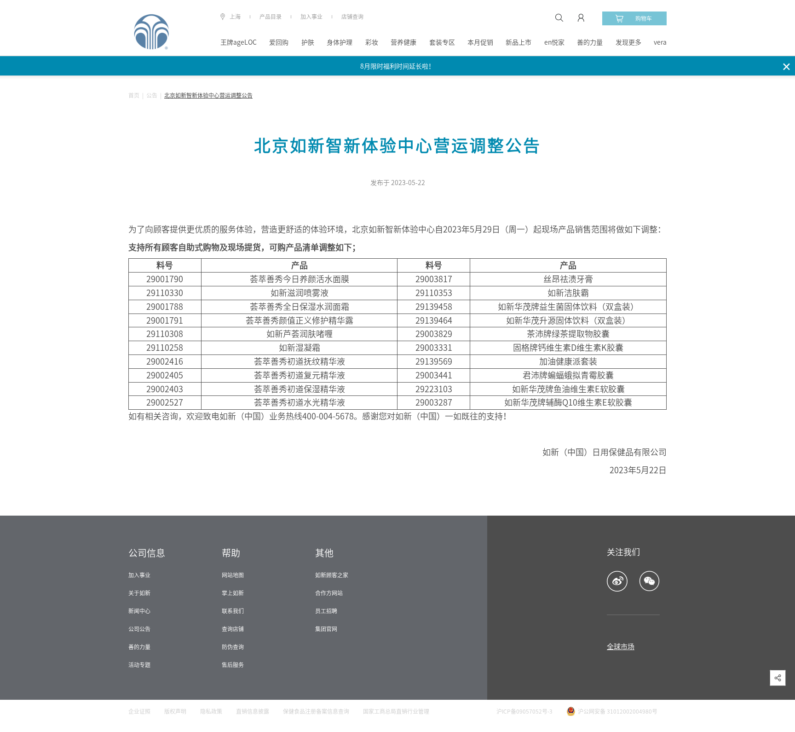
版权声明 (175, 711)
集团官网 (326, 629)
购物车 (643, 18)
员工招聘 (326, 611)
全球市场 (620, 646)
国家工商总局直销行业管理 (396, 711)
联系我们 (233, 611)
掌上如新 (233, 593)
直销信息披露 (252, 711)
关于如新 (139, 593)
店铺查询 (352, 16)
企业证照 (139, 711)
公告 (151, 95)
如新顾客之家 (331, 575)
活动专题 (139, 665)
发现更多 (628, 42)
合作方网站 (329, 593)
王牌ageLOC (238, 42)
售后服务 (233, 665)
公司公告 (139, 629)
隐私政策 (211, 711)
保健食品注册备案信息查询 (316, 711)
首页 (133, 95)
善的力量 (590, 42)
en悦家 (554, 42)
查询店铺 (233, 629)
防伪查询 (233, 647)
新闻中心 (139, 611)
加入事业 (311, 16)
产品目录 (270, 16)
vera (660, 42)
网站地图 (233, 575)
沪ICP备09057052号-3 (524, 711)
